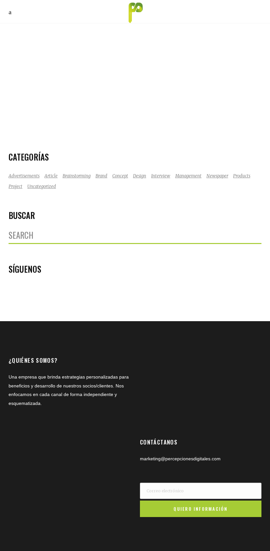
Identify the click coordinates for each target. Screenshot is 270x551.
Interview (160, 176)
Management (188, 176)
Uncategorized (41, 186)
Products (241, 176)
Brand (101, 176)
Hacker (71, 125)
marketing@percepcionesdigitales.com (180, 458)
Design (139, 176)
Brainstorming (77, 176)
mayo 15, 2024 (37, 116)
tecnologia (62, 133)
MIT (104, 125)
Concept (120, 176)
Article (51, 176)
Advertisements (24, 176)
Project (15, 186)
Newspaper (217, 176)
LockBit (89, 125)
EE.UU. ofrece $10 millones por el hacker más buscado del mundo (66, 84)
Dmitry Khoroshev (41, 125)
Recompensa (35, 133)
